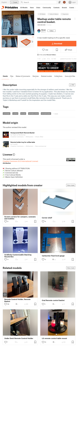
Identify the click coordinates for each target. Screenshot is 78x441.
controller (6, 114)
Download (58, 43)
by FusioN (13, 144)
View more (70, 185)
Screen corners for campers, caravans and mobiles (20, 218)
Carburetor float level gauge (53, 256)
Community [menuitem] (47, 7)
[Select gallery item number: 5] (60, 251)
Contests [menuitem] (56, 7)
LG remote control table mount (54, 338)
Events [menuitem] (71, 7)
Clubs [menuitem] (38, 7)
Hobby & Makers (53, 14)
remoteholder (45, 114)
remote (23, 114)
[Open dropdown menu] (75, 18)
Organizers (65, 14)
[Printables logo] (10, 7)
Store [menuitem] (32, 7)
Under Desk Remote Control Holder (18, 338)
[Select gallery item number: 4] (59, 251)
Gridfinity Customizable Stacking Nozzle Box (17, 256)
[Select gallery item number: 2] (21, 251)
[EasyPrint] (59, 2)
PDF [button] (73, 85)
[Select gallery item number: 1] (19, 251)
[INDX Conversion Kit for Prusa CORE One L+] (56, 67)
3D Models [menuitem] (24, 7)
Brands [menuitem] (64, 7)
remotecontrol (33, 114)
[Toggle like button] (5, 221)
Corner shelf (47, 218)
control (15, 114)
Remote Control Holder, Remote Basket (17, 300)
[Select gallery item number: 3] (57, 251)
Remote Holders (51, 54)
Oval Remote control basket (53, 300)
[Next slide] (32, 41)
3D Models (42, 14)
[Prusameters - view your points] (64, 2)
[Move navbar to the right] (75, 7)
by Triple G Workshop (17, 135)
